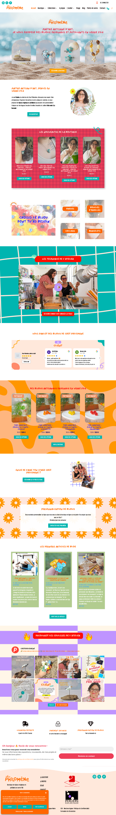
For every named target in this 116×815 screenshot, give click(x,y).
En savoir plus (33, 114)
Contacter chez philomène (58, 525)
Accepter (10, 807)
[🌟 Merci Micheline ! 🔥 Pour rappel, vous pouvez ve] (46, 690)
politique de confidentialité (25, 759)
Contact (102, 8)
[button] (46, 793)
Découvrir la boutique (58, 71)
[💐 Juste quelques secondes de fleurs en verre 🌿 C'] (46, 667)
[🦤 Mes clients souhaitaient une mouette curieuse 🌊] (23, 667)
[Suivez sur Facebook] (10, 2)
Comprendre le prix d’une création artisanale (58, 579)
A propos (62, 8)
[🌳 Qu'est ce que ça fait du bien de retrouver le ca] (93, 667)
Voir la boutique (58, 444)
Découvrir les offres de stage (33, 480)
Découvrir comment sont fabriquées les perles (58, 314)
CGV (62, 808)
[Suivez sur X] (6, 2)
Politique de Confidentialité (82, 808)
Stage (78, 8)
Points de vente (92, 8)
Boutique (41, 8)
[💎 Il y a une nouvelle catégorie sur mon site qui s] (23, 690)
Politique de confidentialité (28, 811)
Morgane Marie (51, 808)
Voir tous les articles (58, 617)
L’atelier (69, 8)
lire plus (15, 604)
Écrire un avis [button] (26, 361)
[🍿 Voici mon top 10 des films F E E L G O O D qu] (93, 690)
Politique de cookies (19, 811)
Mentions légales (68, 808)
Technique (91, 585)
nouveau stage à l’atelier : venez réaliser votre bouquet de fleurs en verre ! (91, 580)
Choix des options (24, 179)
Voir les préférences (39, 807)
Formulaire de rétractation (68, 811)
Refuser (24, 807)
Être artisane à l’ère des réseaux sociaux (25, 579)
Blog (83, 8)
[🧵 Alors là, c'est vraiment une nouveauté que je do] (69, 667)
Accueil (33, 8)
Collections (51, 8)
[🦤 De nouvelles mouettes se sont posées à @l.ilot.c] (69, 690)
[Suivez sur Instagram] (3, 2)
